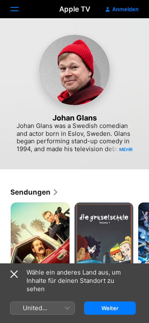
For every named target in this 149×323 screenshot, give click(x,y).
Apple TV (74, 9)
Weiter (109, 308)
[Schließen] (14, 274)
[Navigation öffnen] (19, 9)
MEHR (125, 149)
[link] (34, 192)
